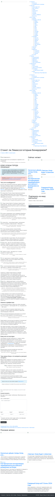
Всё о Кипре (32, 17)
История (34, 54)
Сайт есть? (21, 412)
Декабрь (36, 35)
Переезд (32, 55)
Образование (35, 61)
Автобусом (36, 52)
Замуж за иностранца (37, 67)
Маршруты (34, 49)
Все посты (34, 15)
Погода (33, 48)
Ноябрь (36, 34)
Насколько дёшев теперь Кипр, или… (34, 172)
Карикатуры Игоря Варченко (40, 72)
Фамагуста (36, 43)
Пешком (36, 53)
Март (35, 23)
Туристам (32, 5)
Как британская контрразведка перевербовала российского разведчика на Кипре (34, 183)
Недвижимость (35, 58)
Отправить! (3, 422)
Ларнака (36, 40)
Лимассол (36, 39)
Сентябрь (36, 31)
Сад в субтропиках (36, 62)
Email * (11, 412)
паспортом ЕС (11, 343)
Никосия (36, 37)
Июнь (35, 27)
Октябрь (36, 32)
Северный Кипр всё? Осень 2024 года (47, 189)
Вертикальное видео (38, 70)
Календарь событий (36, 19)
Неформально (33, 63)
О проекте (32, 1)
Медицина (34, 59)
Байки (33, 65)
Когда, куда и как (36, 6)
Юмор (33, 71)
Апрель (36, 24)
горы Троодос (37, 44)
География (34, 36)
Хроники (34, 18)
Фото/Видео (34, 68)
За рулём (34, 13)
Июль (35, 28)
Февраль (36, 22)
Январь (36, 21)
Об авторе (34, 3)
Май (35, 26)
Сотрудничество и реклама (38, 4)
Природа (34, 46)
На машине (36, 50)
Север (35, 45)
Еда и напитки (35, 8)
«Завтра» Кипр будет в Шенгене (47, 171)
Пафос (35, 41)
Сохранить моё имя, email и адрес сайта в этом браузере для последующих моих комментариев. (13, 419)
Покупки (34, 12)
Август (35, 30)
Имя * (2, 412)
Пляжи (33, 9)
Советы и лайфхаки (36, 14)
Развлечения (35, 10)
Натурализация (35, 57)
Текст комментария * (5, 398)
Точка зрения (35, 66)
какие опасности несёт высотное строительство (12, 179)
